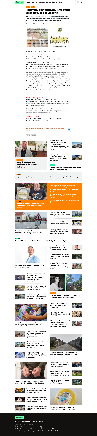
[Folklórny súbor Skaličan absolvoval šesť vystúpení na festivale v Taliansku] (77, 231)
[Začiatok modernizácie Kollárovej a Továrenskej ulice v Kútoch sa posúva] (66, 342)
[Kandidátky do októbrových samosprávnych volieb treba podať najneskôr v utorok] (20, 399)
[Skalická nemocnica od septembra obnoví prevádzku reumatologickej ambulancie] (77, 214)
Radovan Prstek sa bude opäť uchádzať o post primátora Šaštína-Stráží (58, 247)
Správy (29, 2)
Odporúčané (20, 159)
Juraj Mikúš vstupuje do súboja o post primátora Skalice (29, 266)
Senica (28, 135)
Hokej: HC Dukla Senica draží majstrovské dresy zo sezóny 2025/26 (36, 408)
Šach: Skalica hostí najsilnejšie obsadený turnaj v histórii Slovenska (60, 314)
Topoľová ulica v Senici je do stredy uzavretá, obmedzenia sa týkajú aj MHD (36, 390)
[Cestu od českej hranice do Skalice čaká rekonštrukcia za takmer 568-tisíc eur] (20, 296)
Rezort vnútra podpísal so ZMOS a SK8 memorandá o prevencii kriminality (59, 364)
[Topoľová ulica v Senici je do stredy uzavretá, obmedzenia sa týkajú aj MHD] (20, 390)
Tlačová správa (39, 23)
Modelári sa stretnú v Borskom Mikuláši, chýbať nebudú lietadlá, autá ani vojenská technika (63, 195)
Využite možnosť (24, 427)
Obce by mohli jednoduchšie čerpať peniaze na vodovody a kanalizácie (28, 232)
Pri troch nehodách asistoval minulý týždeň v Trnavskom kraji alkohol (60, 256)
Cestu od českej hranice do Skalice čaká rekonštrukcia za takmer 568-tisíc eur (36, 296)
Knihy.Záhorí (41, 2)
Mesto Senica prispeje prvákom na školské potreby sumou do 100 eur (28, 324)
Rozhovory (55, 2)
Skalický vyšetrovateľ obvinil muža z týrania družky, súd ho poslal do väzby (29, 382)
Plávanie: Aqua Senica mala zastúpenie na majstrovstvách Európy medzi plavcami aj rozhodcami (36, 277)
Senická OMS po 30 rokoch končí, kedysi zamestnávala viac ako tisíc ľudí (59, 382)
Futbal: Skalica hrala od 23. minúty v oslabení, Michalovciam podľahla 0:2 (59, 373)
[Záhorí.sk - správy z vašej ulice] (19, 2)
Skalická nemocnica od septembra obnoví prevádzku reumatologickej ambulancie (60, 214)
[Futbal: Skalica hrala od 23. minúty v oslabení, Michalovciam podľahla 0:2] (77, 373)
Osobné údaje (38, 427)
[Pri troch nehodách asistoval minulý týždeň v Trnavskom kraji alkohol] (77, 256)
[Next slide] (69, 204)
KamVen (34, 2)
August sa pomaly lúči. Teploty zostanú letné (29, 177)
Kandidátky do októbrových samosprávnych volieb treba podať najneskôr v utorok (36, 399)
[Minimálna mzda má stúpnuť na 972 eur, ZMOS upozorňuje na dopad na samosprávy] (20, 344)
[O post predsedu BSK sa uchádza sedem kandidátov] (77, 223)
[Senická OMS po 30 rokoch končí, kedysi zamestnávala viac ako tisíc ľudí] (77, 382)
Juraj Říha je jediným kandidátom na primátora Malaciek (27, 164)
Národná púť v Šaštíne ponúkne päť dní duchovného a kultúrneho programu (62, 186)
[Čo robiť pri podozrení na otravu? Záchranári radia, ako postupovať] (66, 396)
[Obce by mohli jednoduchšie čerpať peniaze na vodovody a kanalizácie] (31, 220)
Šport (60, 2)
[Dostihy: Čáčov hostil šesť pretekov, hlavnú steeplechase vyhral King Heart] (77, 266)
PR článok (52, 165)
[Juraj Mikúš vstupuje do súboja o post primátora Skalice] (31, 254)
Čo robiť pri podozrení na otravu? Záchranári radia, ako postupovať (62, 408)
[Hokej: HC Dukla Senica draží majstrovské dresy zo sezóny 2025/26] (20, 408)
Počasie (48, 2)
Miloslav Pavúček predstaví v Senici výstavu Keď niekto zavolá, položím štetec (30, 205)
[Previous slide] (63, 204)
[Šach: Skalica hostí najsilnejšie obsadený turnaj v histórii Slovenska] (77, 314)
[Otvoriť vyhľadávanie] (81, 2)
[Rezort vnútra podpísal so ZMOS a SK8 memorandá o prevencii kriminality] (77, 364)
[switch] (78, 2)
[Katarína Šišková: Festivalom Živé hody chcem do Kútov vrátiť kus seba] (66, 282)
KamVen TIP (18, 201)
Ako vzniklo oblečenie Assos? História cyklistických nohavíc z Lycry (41, 241)
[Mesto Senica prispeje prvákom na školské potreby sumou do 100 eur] (31, 312)
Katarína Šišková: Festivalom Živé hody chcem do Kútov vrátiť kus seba (65, 296)
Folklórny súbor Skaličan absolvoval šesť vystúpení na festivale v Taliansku (60, 231)
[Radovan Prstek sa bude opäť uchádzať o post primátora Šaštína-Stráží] (77, 247)
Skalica (34, 135)
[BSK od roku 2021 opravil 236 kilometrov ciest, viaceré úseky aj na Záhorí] (20, 288)
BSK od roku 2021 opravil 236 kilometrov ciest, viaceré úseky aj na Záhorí (36, 288)
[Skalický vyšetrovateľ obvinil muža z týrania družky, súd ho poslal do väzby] (31, 370)
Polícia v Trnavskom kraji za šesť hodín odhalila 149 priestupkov (59, 305)
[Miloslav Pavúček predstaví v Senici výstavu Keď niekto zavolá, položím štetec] (31, 191)
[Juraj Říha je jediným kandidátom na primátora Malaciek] (31, 149)
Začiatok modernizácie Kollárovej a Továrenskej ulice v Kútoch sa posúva (64, 353)
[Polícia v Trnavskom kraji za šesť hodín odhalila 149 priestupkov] (77, 305)
